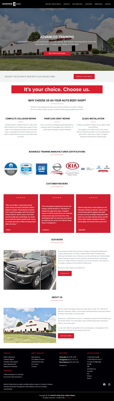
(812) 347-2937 (74, 362)
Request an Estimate (53, 4)
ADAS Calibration (9, 357)
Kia (88, 374)
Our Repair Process (37, 359)
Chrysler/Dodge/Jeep (94, 362)
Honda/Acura (91, 369)
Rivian (89, 378)
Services (67, 4)
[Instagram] (109, 384)
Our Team (34, 364)
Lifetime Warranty (37, 362)
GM (88, 366)
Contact (108, 4)
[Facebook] (104, 384)
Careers (34, 366)
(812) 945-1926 (71, 357)
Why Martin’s (77, 4)
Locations (88, 4)
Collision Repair (9, 359)
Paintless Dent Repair (11, 362)
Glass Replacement (10, 364)
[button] (84, 76)
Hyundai (90, 371)
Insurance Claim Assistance (13, 377)
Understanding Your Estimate (13, 374)
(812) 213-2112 (73, 360)
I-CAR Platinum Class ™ (94, 359)
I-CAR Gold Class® (93, 357)
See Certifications (57, 53)
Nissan (89, 376)
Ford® (89, 364)
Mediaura (68, 398)
